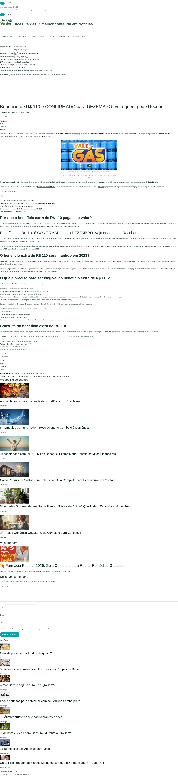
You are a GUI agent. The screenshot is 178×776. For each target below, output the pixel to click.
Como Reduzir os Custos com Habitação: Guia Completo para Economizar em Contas (57, 480)
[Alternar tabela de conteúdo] (1, 196)
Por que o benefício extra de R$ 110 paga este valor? (17, 200)
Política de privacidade (45, 10)
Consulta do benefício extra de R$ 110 (12, 212)
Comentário (4, 586)
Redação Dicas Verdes (8, 112)
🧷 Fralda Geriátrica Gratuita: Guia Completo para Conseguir (40, 532)
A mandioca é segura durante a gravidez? (13, 56)
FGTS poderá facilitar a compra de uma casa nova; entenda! (22, 373)
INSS (33, 37)
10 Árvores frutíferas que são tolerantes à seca (15, 62)
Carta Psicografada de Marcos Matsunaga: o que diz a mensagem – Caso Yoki (26, 70)
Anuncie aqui (6, 10)
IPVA (16, 55)
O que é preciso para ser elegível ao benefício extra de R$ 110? (21, 209)
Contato (18, 10)
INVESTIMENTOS (20, 46)
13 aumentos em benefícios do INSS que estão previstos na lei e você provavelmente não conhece (35, 376)
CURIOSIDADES (79, 37)
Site (1, 623)
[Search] (2, 3)
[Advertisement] (89, 90)
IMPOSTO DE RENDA (21, 58)
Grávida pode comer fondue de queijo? (13, 51)
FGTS (42, 37)
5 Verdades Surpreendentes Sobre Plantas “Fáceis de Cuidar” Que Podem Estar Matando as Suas (65, 506)
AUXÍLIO (51, 37)
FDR (5, 354)
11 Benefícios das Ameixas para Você (12, 67)
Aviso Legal (29, 10)
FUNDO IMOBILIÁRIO (21, 49)
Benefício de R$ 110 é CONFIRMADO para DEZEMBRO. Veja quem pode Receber (27, 203)
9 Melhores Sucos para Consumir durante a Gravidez (17, 65)
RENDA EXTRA (5, 46)
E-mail (2, 615)
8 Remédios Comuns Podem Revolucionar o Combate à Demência (44, 427)
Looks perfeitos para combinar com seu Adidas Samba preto (19, 59)
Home (2, 74)
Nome (2, 607)
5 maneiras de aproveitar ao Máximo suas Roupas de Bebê (39, 669)
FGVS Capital (12, 772)
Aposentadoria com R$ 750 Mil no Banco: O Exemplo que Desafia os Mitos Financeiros (58, 454)
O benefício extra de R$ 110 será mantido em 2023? (17, 206)
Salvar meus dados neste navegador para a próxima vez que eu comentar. (26, 629)
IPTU (16, 52)
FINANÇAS (22, 37)
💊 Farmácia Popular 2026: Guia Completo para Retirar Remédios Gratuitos (62, 565)
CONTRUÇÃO (64, 37)
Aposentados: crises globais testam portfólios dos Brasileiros (40, 401)
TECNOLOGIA (7, 37)
